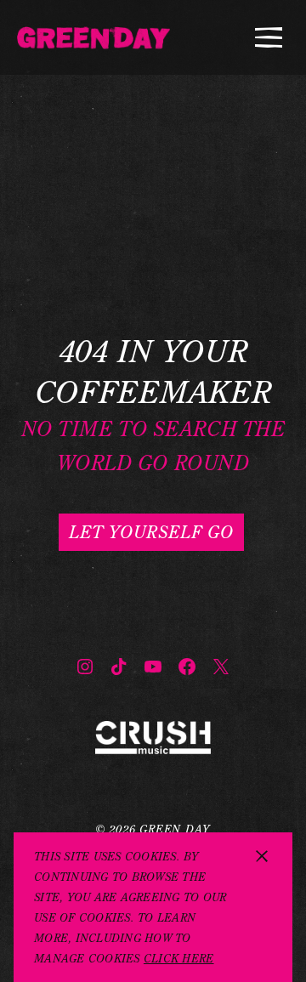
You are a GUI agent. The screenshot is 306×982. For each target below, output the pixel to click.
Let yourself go (151, 531)
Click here (179, 958)
